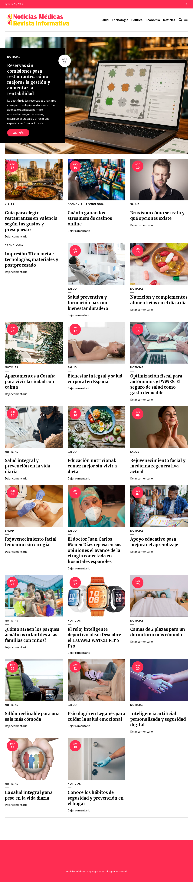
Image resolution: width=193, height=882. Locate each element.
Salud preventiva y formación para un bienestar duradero (88, 303)
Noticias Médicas (75, 871)
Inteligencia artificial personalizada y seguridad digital (158, 719)
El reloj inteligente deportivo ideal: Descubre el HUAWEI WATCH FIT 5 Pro (94, 638)
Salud (104, 20)
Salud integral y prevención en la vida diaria (27, 466)
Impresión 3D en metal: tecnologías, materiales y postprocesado (31, 259)
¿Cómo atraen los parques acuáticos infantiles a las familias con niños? (32, 635)
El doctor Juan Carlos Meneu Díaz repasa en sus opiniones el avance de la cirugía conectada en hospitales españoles (94, 550)
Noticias (169, 20)
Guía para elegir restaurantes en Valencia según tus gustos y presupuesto (31, 221)
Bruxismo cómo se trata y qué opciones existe (157, 215)
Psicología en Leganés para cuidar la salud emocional (96, 716)
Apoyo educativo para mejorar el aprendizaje (154, 542)
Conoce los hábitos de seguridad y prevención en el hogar (96, 798)
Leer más (18, 132)
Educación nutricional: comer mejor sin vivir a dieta (92, 466)
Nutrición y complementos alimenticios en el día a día (159, 300)
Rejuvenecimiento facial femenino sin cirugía (31, 542)
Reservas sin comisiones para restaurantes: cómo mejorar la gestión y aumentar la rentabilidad (28, 79)
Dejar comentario (16, 236)
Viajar (9, 204)
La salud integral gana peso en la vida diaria (29, 795)
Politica (136, 20)
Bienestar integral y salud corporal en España (95, 378)
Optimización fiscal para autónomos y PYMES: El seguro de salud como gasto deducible (156, 384)
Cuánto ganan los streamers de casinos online (90, 218)
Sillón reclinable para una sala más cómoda (32, 716)
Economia (153, 20)
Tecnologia (120, 20)
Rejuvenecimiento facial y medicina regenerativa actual (157, 466)
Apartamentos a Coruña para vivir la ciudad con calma (30, 381)
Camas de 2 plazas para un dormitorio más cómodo (157, 632)
